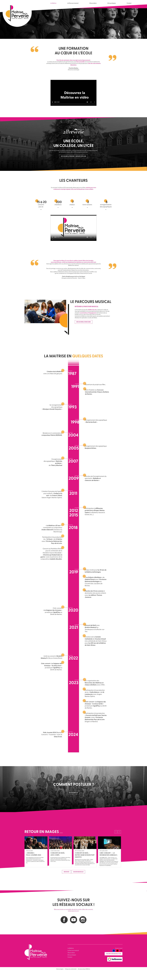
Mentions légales (59, 969)
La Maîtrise (71, 948)
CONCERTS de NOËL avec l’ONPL (58, 854)
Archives (66, 872)
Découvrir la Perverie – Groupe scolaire (73, 156)
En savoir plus (73, 792)
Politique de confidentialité (70, 969)
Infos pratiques (72, 955)
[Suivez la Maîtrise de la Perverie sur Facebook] (64, 919)
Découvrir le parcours (83, 322)
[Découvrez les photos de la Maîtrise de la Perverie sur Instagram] (82, 919)
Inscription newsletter (113, 953)
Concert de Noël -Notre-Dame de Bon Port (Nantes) (85, 855)
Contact (70, 957)
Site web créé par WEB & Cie (84, 969)
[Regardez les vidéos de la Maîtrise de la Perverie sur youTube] (73, 919)
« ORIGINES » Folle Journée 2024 (33, 854)
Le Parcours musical (73, 950)
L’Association (71, 952)
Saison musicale (78, 872)
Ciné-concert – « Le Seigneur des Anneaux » (109, 854)
